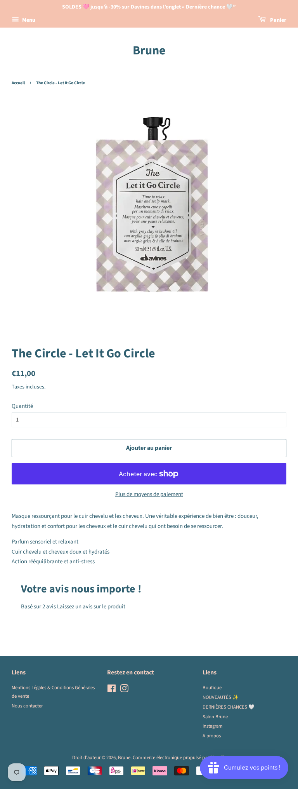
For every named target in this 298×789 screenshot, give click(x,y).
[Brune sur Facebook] (111, 690)
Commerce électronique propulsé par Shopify (179, 757)
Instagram (213, 726)
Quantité (22, 406)
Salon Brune (215, 716)
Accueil (18, 83)
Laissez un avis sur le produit (91, 607)
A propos (212, 735)
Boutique (212, 687)
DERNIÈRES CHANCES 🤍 (229, 707)
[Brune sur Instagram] (124, 690)
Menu (28, 20)
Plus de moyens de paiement (149, 494)
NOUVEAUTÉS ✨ (221, 697)
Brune (149, 50)
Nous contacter (27, 705)
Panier (277, 20)
